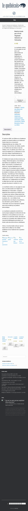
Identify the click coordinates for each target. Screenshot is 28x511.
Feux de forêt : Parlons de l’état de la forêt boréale (11, 387)
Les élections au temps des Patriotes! (9, 375)
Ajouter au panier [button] (5, 348)
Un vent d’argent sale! (6, 390)
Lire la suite (22, 345)
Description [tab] (7, 129)
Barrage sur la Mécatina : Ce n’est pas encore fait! (11, 392)
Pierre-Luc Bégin (19, 124)
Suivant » (23, 503)
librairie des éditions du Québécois (19, 109)
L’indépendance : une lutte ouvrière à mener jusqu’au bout (12, 384)
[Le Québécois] (14, 6)
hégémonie (17, 116)
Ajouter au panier (20, 100)
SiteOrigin (16, 508)
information (17, 119)
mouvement (17, 121)
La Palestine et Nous (6, 382)
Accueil (4, 25)
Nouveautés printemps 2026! (7, 374)
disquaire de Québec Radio (7, 363)
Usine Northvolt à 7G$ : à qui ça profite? (9, 380)
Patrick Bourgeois (19, 122)
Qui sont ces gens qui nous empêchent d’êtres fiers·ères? (14, 401)
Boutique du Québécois (12, 25)
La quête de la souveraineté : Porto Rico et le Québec (12, 377)
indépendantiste (18, 118)
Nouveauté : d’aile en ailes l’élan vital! (9, 389)
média (22, 119)
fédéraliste (17, 114)
